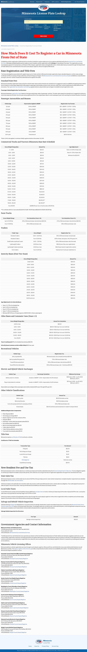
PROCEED (43, 36)
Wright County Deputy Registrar (18, 632)
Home (30, 646)
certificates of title (16, 437)
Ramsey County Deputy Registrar (18, 566)
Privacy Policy (45, 646)
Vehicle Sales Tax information (15, 480)
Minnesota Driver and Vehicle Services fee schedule (57, 75)
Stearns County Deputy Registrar (18, 616)
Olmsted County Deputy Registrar (18, 624)
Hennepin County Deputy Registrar (19, 558)
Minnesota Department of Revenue (62, 471)
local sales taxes (39, 491)
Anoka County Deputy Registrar (18, 583)
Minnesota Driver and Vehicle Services (20, 532)
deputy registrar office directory (22, 548)
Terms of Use (55, 646)
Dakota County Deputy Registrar (18, 575)
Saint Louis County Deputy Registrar (19, 607)
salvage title (13, 504)
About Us (36, 646)
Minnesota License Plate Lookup (9, 45)
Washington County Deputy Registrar (19, 591)
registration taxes (16, 93)
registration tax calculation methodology (20, 87)
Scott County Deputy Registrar (18, 599)
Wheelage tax (25, 460)
